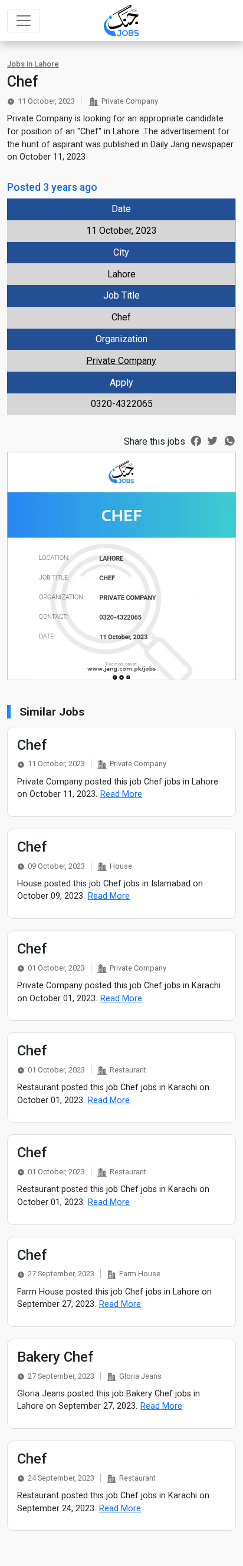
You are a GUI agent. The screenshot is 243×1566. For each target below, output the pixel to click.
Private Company (121, 360)
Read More (121, 794)
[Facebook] (196, 440)
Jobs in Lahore (33, 63)
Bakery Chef (55, 1357)
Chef (32, 745)
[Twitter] (212, 440)
